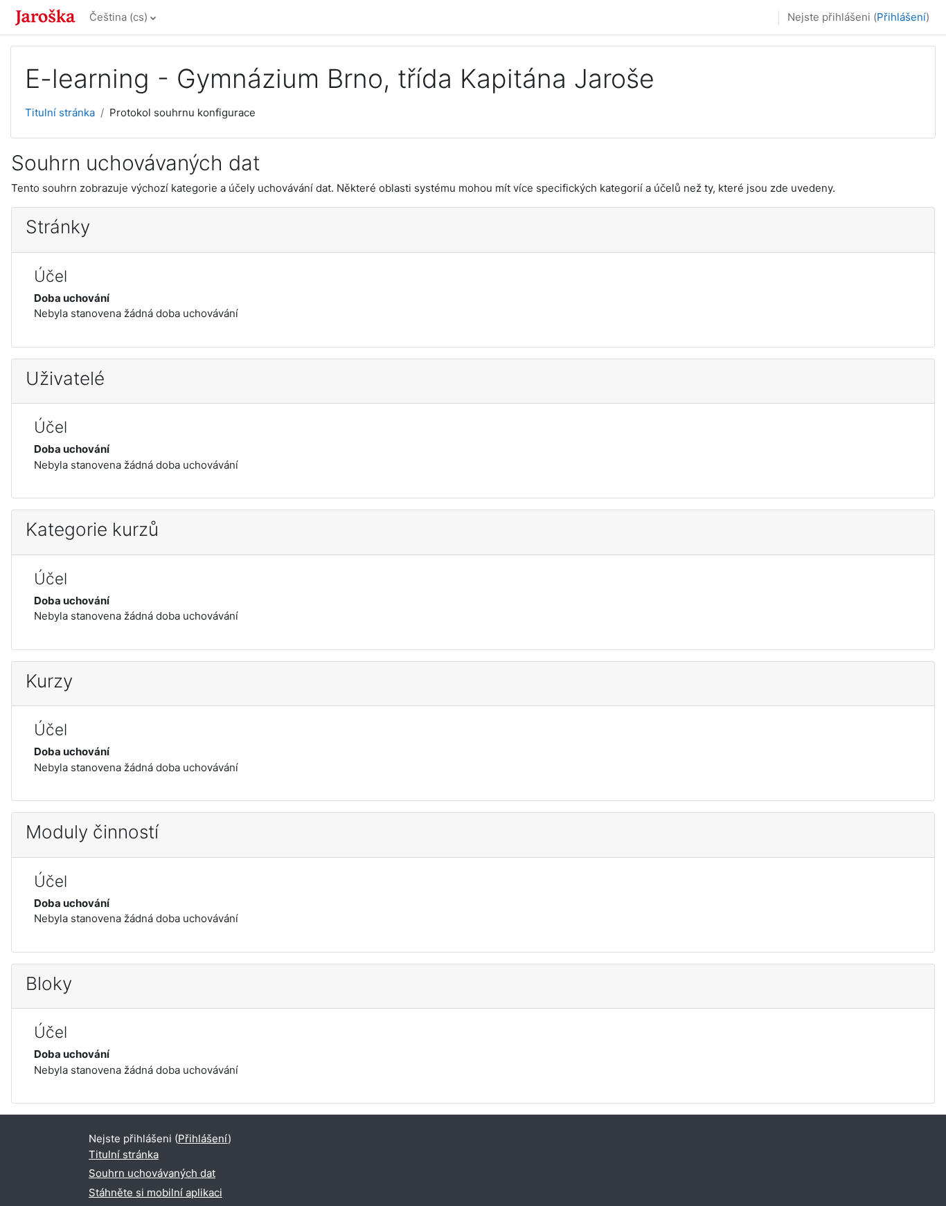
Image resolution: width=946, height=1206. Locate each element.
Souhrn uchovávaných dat (152, 1173)
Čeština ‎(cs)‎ (118, 17)
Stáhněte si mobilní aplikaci (155, 1192)
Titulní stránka (60, 112)
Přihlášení (901, 17)
